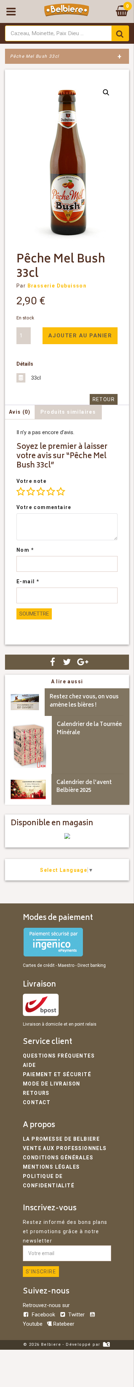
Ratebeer (63, 1324)
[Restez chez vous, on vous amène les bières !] (25, 702)
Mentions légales (51, 1167)
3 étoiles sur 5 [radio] (40, 491)
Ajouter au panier (80, 335)
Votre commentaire (43, 507)
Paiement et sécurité (57, 1074)
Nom (25, 550)
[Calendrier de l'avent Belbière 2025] (28, 789)
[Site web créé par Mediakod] (106, 1344)
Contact (37, 1102)
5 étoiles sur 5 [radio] (60, 491)
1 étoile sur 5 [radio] (20, 491)
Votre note (31, 481)
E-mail (27, 581)
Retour (104, 399)
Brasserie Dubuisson (57, 286)
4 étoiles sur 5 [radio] (50, 491)
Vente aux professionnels (65, 1148)
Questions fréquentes (59, 1056)
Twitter (76, 1314)
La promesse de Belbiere (61, 1139)
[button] (106, 92)
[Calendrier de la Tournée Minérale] (28, 745)
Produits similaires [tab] (68, 412)
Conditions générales (58, 1157)
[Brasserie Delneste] (67, 837)
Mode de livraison (51, 1084)
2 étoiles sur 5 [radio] (30, 491)
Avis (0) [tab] (19, 412)
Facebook (43, 1314)
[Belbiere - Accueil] (66, 11)
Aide (29, 1065)
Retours (36, 1093)
